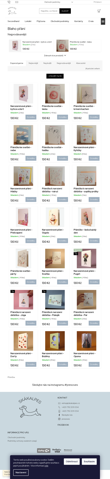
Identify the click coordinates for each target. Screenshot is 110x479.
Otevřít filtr (55, 76)
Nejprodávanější (64, 63)
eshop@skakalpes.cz (71, 403)
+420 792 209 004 (70, 407)
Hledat (65, 11)
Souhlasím (89, 461)
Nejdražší (47, 63)
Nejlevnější (33, 63)
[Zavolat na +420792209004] (12, 2)
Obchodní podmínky (52, 2)
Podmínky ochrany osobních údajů (22, 441)
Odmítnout (72, 461)
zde (46, 465)
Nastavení (21, 472)
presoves (66, 419)
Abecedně (80, 63)
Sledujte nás (67, 415)
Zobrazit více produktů (53, 55)
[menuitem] (13, 21)
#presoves (71, 385)
